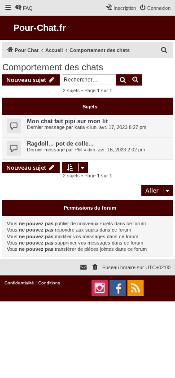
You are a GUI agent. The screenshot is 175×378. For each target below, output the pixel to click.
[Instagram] (100, 288)
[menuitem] (24, 8)
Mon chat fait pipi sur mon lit (67, 121)
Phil (78, 149)
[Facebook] (117, 288)
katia (79, 127)
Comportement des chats (52, 67)
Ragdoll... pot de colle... (60, 143)
